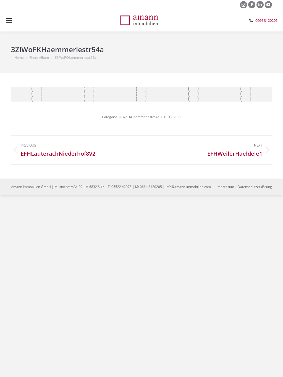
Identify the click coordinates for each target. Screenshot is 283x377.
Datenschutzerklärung (255, 186)
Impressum (225, 186)
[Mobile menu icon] (9, 20)
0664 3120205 (266, 20)
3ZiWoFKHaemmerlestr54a (138, 117)
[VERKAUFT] (37, 89)
